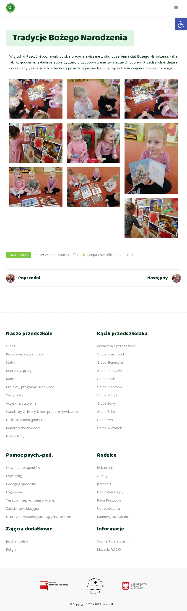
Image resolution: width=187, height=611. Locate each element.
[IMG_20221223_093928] (151, 99)
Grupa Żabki (106, 411)
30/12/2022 (18, 254)
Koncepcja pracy (19, 370)
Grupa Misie (106, 419)
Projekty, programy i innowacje (30, 387)
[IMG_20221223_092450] (151, 158)
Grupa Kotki (106, 378)
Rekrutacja (105, 467)
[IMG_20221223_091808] (35, 143)
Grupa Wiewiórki (109, 428)
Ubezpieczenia (108, 508)
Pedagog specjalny (21, 484)
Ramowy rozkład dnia (113, 516)
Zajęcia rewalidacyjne (22, 508)
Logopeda (14, 492)
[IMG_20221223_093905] (35, 99)
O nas (10, 346)
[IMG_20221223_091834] (151, 218)
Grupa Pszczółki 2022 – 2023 (110, 254)
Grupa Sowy (106, 403)
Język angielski (17, 541)
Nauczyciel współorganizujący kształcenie (38, 516)
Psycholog (14, 475)
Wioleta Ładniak (57, 254)
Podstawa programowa (24, 354)
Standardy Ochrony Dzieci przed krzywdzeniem (43, 411)
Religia (11, 549)
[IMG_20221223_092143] (93, 187)
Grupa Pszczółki (109, 370)
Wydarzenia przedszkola (116, 346)
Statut (11, 362)
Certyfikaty (14, 395)
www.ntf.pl (109, 604)
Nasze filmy (15, 436)
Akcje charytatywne (21, 403)
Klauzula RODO (109, 549)
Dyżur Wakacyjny (110, 492)
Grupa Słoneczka (110, 362)
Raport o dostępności (23, 428)
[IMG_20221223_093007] (93, 143)
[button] (181, 24)
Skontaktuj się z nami (113, 541)
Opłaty (102, 475)
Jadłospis (104, 484)
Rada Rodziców (109, 500)
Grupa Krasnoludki (111, 354)
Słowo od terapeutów (23, 467)
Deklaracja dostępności (24, 419)
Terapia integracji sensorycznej (30, 500)
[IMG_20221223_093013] (93, 99)
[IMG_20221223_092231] (35, 187)
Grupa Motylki (108, 395)
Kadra (10, 378)
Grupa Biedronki (109, 387)
